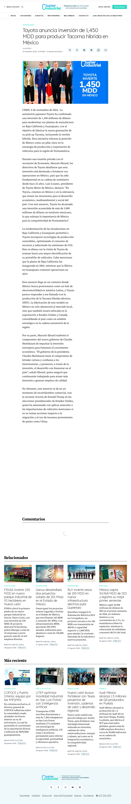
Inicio (13, 16)
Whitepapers (54, 16)
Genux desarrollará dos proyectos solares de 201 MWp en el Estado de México (49, 597)
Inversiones (28, 25)
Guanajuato (10, 689)
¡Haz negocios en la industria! (107, 16)
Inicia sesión (104, 7)
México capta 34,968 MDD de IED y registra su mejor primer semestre (113, 595)
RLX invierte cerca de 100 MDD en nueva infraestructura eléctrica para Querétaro (80, 599)
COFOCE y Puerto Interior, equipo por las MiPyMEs (17, 696)
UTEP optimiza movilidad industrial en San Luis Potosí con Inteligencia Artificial (49, 700)
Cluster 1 (27, 48)
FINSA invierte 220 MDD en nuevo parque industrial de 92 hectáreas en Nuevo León (18, 597)
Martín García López (14, 645)
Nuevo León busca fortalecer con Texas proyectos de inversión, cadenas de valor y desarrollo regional (81, 701)
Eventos (39, 16)
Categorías (25, 16)
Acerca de (47, 795)
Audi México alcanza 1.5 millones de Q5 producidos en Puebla (112, 698)
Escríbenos (89, 795)
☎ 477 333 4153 (103, 795)
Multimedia (69, 16)
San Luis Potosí (43, 689)
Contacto (84, 16)
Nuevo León (9, 586)
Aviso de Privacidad (63, 795)
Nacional (103, 586)
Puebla (102, 689)
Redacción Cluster (13, 740)
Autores (77, 795)
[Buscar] (22, 7)
